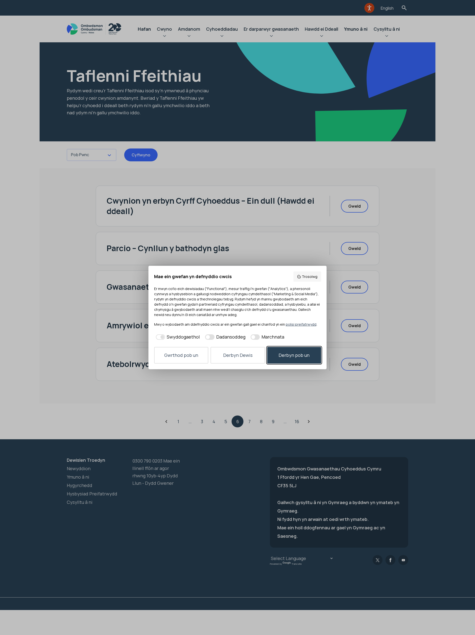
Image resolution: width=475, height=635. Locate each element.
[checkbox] (177, 337)
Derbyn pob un (294, 355)
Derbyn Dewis (238, 355)
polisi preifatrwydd (301, 324)
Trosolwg (309, 276)
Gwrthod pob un (181, 355)
